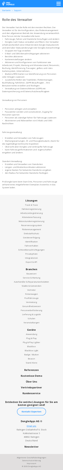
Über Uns (31, 381)
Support (17, 10)
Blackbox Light (31, 350)
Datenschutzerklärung (31, 460)
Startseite (6, 10)
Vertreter (31, 290)
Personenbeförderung (31, 310)
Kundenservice (31, 393)
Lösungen (31, 200)
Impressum (31, 463)
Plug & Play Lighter (31, 342)
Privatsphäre (31, 254)
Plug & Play (31, 338)
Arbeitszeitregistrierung (31, 213)
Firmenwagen (31, 294)
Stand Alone (31, 362)
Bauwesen (31, 273)
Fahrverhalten (31, 245)
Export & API (31, 262)
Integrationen (31, 258)
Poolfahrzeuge (31, 298)
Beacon (31, 358)
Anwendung (31, 334)
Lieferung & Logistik (31, 314)
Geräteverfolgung (31, 237)
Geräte (31, 329)
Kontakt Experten (31, 411)
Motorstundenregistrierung (31, 221)
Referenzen (31, 370)
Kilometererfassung (31, 217)
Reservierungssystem (31, 225)
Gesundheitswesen (31, 306)
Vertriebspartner (31, 387)
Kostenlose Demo (31, 375)
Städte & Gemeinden (31, 286)
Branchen (31, 269)
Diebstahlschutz (31, 233)
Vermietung (31, 302)
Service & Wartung (31, 277)
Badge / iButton (31, 354)
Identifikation (31, 241)
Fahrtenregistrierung (31, 209)
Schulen (31, 318)
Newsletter (31, 446)
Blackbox (31, 346)
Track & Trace (31, 205)
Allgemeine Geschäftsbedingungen (31, 457)
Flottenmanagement (31, 229)
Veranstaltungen (31, 322)
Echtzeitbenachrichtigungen (31, 249)
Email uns (31, 426)
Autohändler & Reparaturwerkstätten (31, 281)
